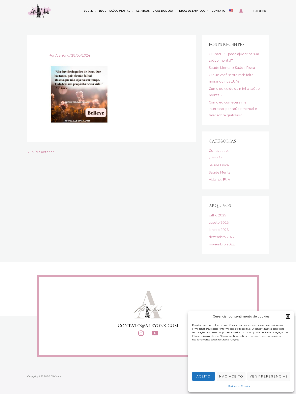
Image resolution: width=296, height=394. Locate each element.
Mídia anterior (41, 152)
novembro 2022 (222, 244)
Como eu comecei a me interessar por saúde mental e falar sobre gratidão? (233, 108)
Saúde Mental (119, 10)
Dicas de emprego (192, 10)
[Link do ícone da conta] (241, 11)
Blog (103, 10)
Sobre (88, 10)
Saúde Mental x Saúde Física (232, 68)
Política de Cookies (239, 386)
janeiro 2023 (219, 230)
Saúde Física (219, 165)
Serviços (143, 10)
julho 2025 (217, 215)
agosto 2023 (219, 222)
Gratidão (216, 158)
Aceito (203, 376)
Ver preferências (269, 376)
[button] (288, 316)
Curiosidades (219, 151)
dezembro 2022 (222, 237)
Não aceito (231, 376)
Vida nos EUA (219, 180)
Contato (218, 10)
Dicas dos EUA (162, 10)
